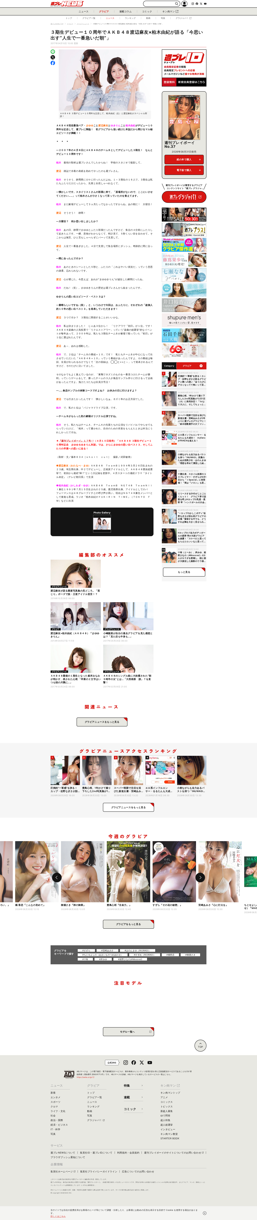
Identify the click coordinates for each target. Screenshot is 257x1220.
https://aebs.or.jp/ (86, 1077)
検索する (176, 3)
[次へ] (200, 877)
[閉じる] (204, 1213)
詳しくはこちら (58, 1216)
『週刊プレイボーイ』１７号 (75, 440)
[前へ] (57, 877)
